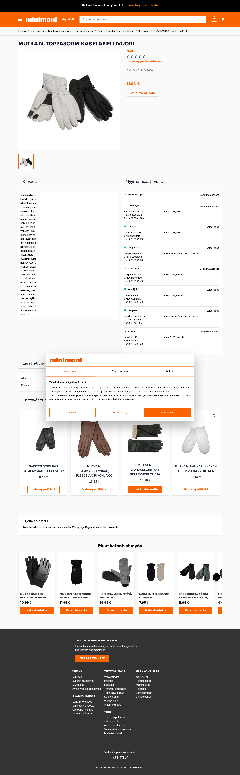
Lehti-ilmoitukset (82, 701)
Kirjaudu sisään (93, 527)
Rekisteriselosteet (115, 725)
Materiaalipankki (113, 733)
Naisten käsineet (85, 31)
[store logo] (41, 19)
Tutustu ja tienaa (82, 713)
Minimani (77, 677)
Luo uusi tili (112, 527)
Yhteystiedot (111, 677)
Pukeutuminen (37, 31)
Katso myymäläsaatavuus (144, 61)
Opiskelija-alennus (82, 709)
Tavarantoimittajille (115, 688)
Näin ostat (142, 677)
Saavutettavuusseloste (117, 729)
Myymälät (78, 684)
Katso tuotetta (36, 610)
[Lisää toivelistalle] (214, 416)
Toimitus (141, 688)
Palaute (108, 681)
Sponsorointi (111, 696)
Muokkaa (118, 412)
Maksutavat (143, 684)
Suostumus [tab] (70, 371)
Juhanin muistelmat (83, 681)
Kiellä (72, 412)
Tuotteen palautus (115, 717)
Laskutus (109, 684)
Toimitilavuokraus (114, 692)
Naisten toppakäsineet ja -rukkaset (116, 31)
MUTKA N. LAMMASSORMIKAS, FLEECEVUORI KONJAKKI (94, 471)
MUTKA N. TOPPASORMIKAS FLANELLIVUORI (162, 31)
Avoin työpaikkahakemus (86, 688)
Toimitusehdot (144, 681)
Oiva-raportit (111, 721)
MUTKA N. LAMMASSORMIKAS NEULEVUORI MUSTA (145, 469)
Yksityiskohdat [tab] (119, 371)
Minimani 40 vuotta (83, 705)
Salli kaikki (167, 412)
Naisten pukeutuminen (60, 31)
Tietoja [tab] (170, 371)
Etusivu (22, 31)
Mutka (131, 51)
